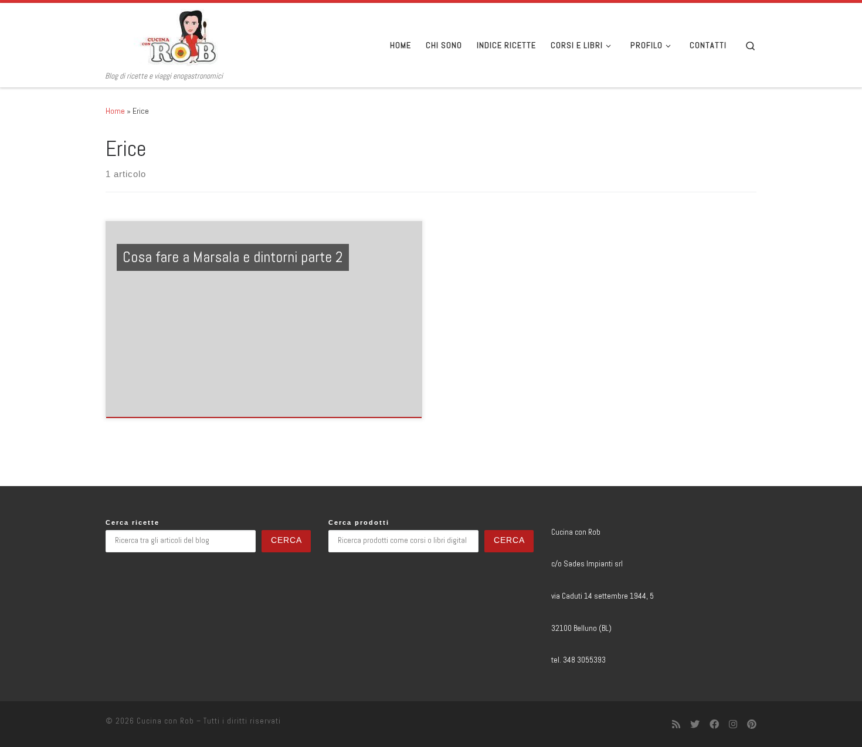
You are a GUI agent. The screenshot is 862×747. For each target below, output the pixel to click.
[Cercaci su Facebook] (714, 724)
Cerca (286, 540)
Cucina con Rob (165, 721)
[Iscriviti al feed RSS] (676, 724)
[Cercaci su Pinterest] (751, 724)
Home (115, 111)
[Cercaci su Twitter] (695, 724)
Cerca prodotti (358, 522)
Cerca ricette (132, 522)
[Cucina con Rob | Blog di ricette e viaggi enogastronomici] (179, 36)
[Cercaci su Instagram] (733, 724)
